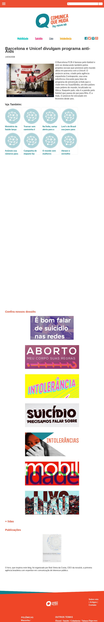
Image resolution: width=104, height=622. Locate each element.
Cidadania (75, 621)
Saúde (66, 621)
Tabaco (85, 621)
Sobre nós (93, 599)
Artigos (93, 602)
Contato (92, 605)
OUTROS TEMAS (64, 617)
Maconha (25, 620)
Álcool (58, 621)
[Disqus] (50, 194)
